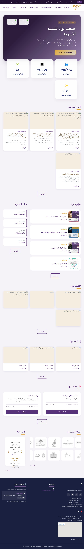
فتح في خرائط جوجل (76, 539)
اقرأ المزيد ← (13, 454)
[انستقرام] (76, 494)
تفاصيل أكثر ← (63, 219)
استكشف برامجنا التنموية (65, 52)
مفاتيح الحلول (25, 546)
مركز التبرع (23, 7)
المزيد (14, 7)
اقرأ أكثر (77, 147)
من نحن (67, 7)
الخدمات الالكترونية (46, 7)
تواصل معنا (6, 7)
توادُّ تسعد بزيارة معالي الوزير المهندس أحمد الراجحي (24, 2)
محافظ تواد (58, 7)
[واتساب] (68, 494)
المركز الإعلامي (34, 7)
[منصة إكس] (80, 494)
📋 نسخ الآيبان (21, 497)
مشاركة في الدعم (62, 411)
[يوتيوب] (72, 494)
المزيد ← (42, 194)
